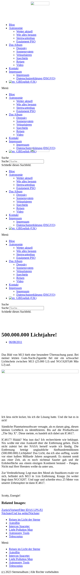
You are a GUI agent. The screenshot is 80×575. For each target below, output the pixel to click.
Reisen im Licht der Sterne (24, 519)
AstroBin (14, 523)
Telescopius (16, 536)
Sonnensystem (24, 51)
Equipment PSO (26, 41)
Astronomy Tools (19, 533)
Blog (12, 24)
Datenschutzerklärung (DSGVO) (35, 78)
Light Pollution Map (21, 529)
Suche (5, 307)
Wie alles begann (26, 34)
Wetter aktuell (24, 31)
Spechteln (22, 58)
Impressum (15, 71)
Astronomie (16, 28)
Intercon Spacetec (19, 526)
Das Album (15, 44)
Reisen (20, 61)
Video (19, 65)
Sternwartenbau (25, 38)
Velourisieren (24, 54)
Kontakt (13, 68)
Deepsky (21, 48)
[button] (40, 88)
